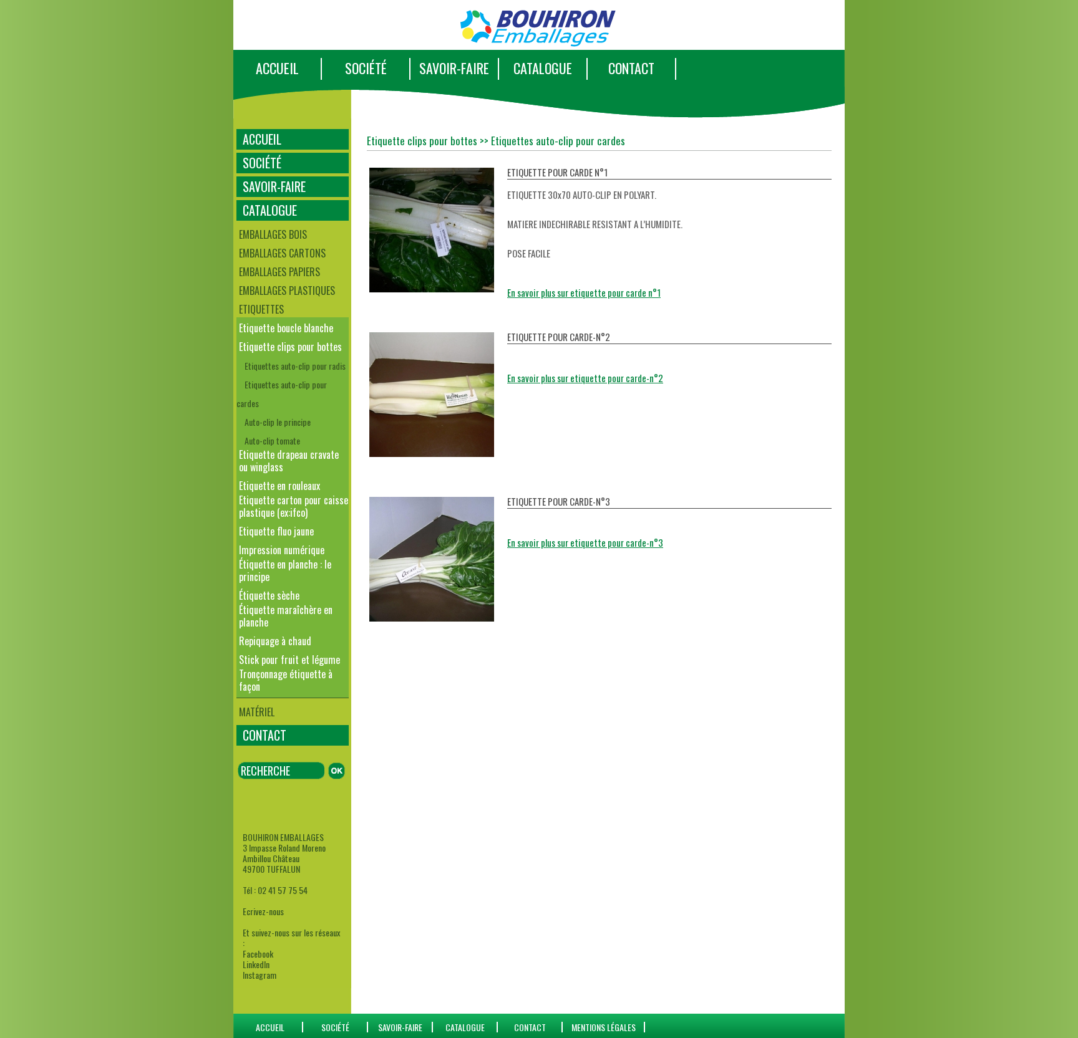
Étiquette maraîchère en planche (286, 615)
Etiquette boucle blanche (286, 328)
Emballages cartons (282, 253)
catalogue (465, 1027)
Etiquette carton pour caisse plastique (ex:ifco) (293, 506)
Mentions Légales (603, 1027)
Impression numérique (281, 550)
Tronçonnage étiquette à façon (286, 680)
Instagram (259, 974)
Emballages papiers (279, 272)
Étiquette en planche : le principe (285, 570)
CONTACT (631, 68)
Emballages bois (273, 234)
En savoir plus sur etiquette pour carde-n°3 (585, 542)
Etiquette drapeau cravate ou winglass (289, 460)
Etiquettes (261, 309)
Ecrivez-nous (263, 911)
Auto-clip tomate (272, 440)
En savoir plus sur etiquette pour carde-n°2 (585, 378)
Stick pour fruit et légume (289, 659)
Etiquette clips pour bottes (290, 346)
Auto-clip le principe (278, 421)
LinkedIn (256, 964)
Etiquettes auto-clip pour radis (295, 365)
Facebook (258, 953)
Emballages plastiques (287, 290)
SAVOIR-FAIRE (454, 68)
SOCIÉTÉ (366, 68)
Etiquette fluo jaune (276, 531)
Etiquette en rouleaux (279, 485)
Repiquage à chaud (275, 641)
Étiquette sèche (269, 595)
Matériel (256, 712)
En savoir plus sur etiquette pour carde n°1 (584, 292)
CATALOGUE (542, 68)
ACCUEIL (277, 68)
